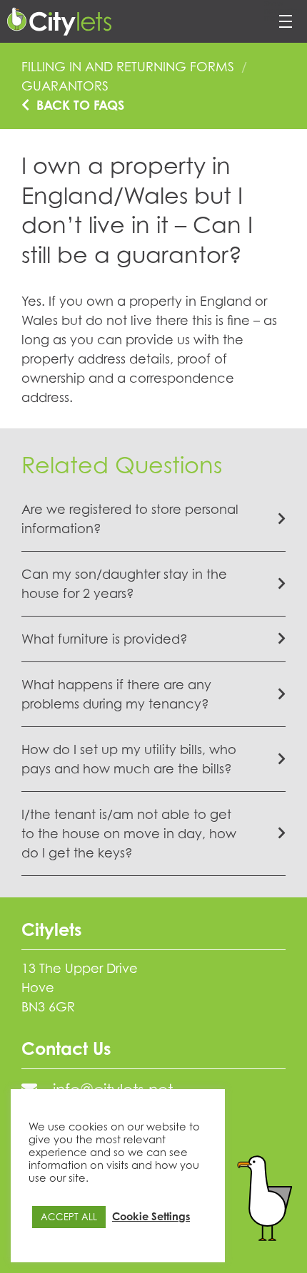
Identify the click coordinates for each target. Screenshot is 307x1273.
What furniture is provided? (104, 638)
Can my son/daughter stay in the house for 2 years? (124, 583)
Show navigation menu (283, 11)
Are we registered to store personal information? (129, 518)
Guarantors (65, 85)
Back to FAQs (80, 105)
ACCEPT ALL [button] (69, 1216)
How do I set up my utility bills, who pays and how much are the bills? (128, 758)
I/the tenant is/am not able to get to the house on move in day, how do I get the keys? (128, 833)
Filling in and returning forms (127, 66)
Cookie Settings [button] (151, 1216)
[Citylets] (59, 21)
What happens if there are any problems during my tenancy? (116, 693)
